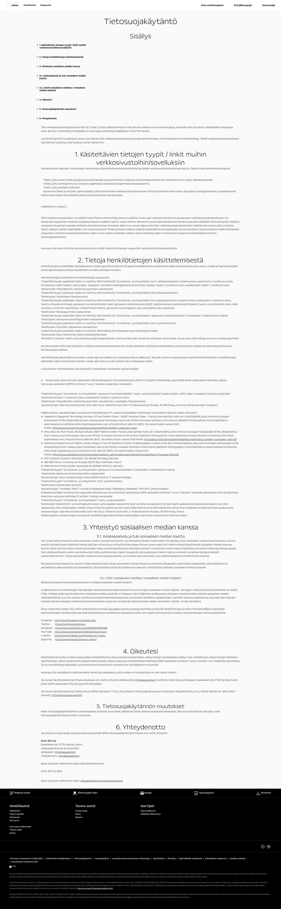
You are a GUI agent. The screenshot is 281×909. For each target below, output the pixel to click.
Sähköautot (15, 811)
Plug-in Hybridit (17, 814)
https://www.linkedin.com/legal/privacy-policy (80, 635)
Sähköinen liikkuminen (151, 814)
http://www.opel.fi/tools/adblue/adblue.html (95, 888)
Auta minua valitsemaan (20, 826)
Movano (78, 817)
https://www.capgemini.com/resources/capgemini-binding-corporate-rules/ (95, 428)
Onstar (13, 833)
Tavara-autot (85, 806)
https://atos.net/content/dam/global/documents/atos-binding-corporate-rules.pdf (190, 439)
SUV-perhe (14, 820)
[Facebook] (263, 846)
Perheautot (15, 817)
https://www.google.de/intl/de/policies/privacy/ (81, 631)
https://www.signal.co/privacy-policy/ (76, 639)
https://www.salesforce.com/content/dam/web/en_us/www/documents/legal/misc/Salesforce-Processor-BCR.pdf (116, 454)
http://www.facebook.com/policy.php (75, 620)
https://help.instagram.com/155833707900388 (81, 628)
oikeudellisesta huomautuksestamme (101, 781)
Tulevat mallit (16, 830)
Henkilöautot (20, 806)
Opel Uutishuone (148, 811)
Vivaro (78, 814)
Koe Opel (147, 806)
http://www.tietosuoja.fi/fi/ (67, 695)
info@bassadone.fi (145, 680)
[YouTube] (269, 846)
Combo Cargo (81, 811)
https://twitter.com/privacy (70, 624)
